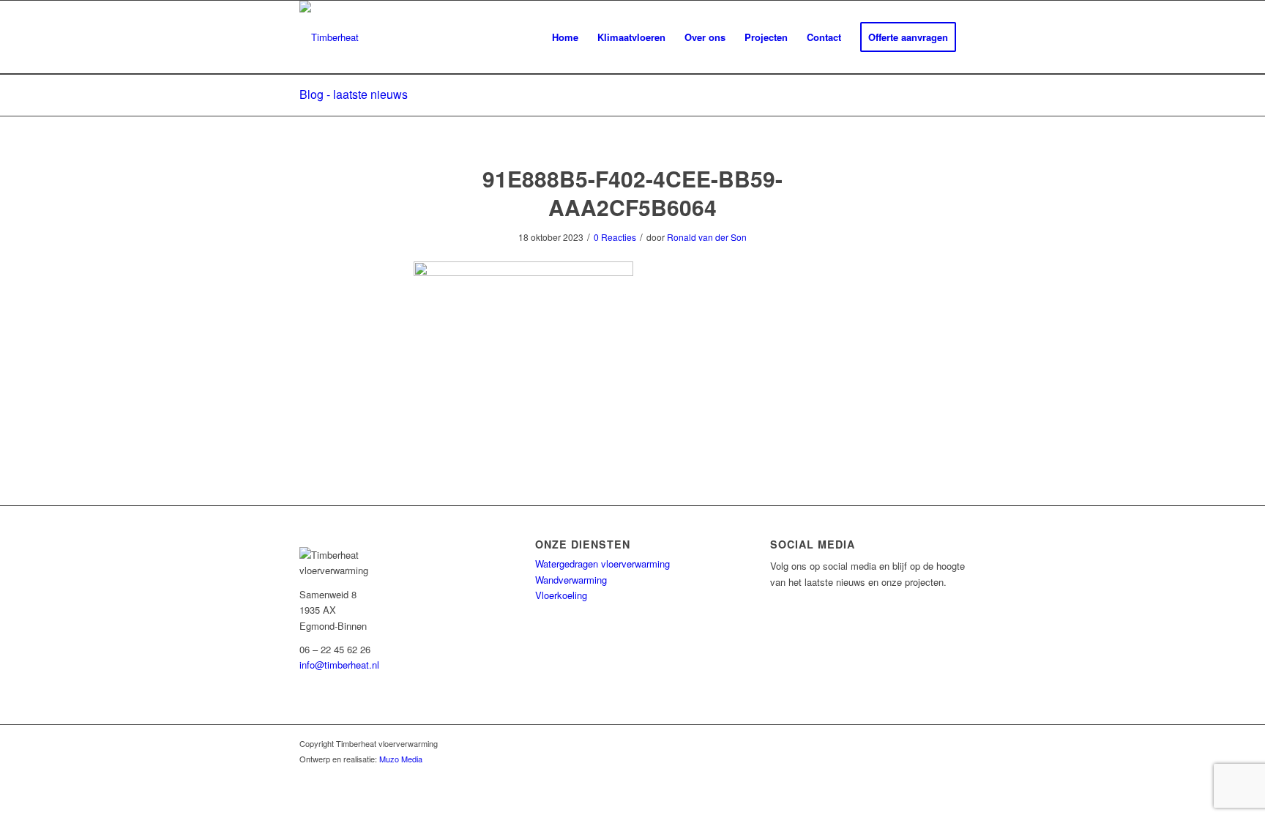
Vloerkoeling (561, 595)
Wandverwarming (571, 580)
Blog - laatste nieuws (353, 94)
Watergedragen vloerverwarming (602, 563)
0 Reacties (615, 237)
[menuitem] (565, 37)
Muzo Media (400, 759)
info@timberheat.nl (339, 665)
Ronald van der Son (707, 237)
